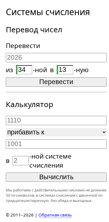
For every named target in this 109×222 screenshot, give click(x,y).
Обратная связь (55, 215)
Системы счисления (48, 12)
